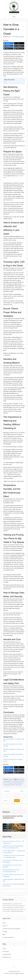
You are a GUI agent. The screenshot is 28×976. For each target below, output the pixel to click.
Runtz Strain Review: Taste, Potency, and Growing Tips (13, 875)
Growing (10, 779)
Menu (14, 16)
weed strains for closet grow (14, 785)
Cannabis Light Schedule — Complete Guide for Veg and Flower (14, 851)
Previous (7, 791)
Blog (4, 934)
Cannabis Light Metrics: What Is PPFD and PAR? (13, 880)
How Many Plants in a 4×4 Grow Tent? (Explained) (12, 866)
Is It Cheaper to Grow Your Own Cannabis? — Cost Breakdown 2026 (13, 856)
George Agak (20, 36)
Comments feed (7, 954)
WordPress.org (6, 957)
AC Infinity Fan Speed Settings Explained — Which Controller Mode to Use (13, 847)
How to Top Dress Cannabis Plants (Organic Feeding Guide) (14, 885)
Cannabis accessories (8, 937)
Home (4, 923)
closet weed (21, 779)
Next (22, 791)
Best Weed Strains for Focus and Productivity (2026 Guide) (11, 870)
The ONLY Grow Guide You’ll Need (11, 928)
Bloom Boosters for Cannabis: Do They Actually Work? (12, 861)
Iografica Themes (19, 973)
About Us (5, 926)
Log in (4, 948)
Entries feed (6, 951)
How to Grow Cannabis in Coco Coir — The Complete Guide (13, 842)
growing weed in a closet (9, 781)
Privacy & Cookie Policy (17, 911)
